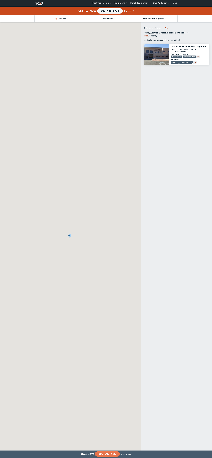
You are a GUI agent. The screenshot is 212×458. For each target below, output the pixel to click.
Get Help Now (87, 11)
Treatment (119, 3)
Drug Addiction (160, 3)
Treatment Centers (101, 3)
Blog (175, 3)
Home (148, 28)
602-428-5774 (110, 11)
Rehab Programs (138, 3)
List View (63, 18)
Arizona (158, 28)
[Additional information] (179, 40)
